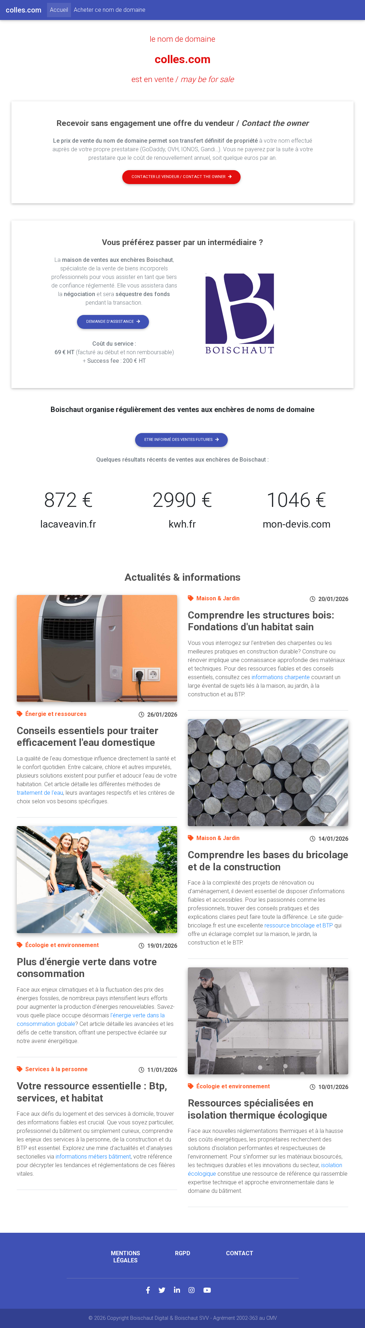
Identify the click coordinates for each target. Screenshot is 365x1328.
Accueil (60, 9)
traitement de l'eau (40, 792)
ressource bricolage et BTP (298, 925)
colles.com (183, 59)
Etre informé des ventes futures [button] (178, 439)
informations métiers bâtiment (93, 1156)
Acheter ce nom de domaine (109, 9)
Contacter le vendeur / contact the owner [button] (178, 176)
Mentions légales (125, 1256)
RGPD (182, 1253)
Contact (239, 1253)
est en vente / (183, 79)
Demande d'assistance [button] (110, 321)
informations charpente (281, 677)
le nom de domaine (182, 39)
